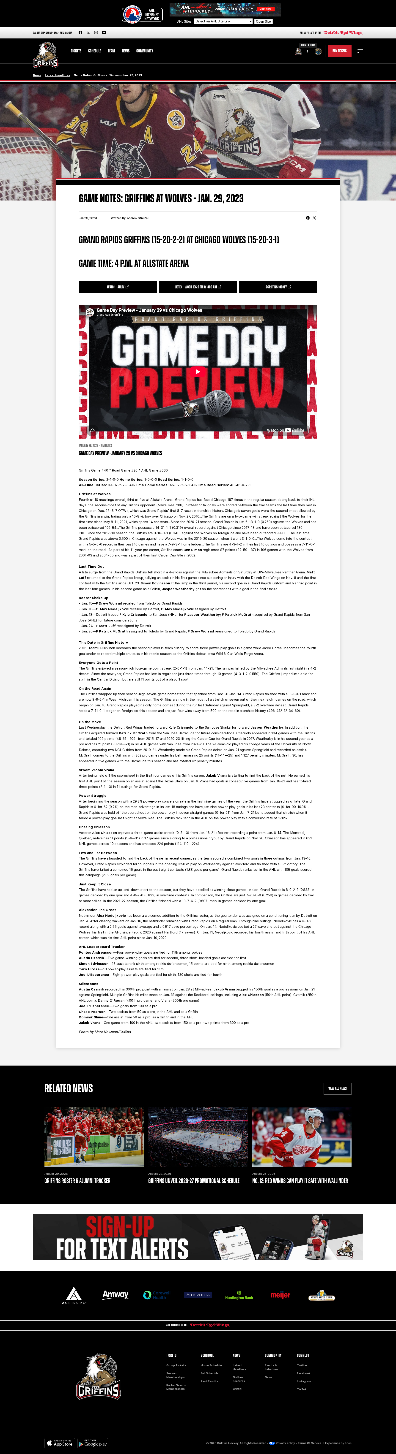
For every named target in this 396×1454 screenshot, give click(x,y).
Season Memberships (175, 1375)
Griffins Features (239, 1379)
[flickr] (104, 33)
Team (111, 51)
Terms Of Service (309, 1443)
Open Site (263, 21)
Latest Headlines (57, 75)
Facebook (304, 1373)
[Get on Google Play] (92, 1443)
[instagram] (96, 33)
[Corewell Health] (156, 1295)
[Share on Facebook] (308, 218)
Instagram (304, 1381)
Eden (348, 1443)
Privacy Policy (285, 1443)
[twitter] (88, 33)
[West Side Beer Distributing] (322, 1295)
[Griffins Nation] (198, 1237)
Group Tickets (176, 1365)
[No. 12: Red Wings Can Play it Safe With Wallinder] (302, 1137)
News (125, 51)
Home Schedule (211, 1365)
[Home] (45, 55)
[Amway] (115, 1295)
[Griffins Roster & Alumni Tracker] (94, 1137)
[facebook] (80, 33)
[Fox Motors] (198, 1295)
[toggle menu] (360, 51)
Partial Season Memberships (176, 1387)
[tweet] (314, 218)
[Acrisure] (74, 1295)
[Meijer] (280, 1295)
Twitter (302, 1365)
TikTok (302, 1389)
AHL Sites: (185, 21)
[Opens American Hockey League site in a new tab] (142, 14)
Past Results (209, 1381)
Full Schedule (209, 1373)
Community (144, 51)
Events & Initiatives (271, 1367)
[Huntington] (239, 1295)
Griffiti (237, 1389)
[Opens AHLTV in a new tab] (225, 9)
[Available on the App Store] (59, 1443)
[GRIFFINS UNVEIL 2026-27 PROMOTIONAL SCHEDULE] (198, 1137)
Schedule (94, 51)
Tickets (76, 51)
